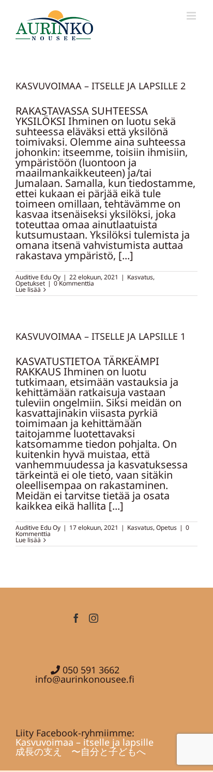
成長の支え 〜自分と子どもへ (81, 751)
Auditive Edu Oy (38, 277)
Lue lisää (28, 289)
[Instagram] (93, 618)
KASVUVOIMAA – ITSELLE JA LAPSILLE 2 (101, 86)
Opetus (166, 527)
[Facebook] (76, 618)
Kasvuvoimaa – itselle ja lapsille (85, 742)
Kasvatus (140, 277)
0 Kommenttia (74, 283)
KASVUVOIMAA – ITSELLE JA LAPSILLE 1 (101, 336)
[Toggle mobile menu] (192, 15)
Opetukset (30, 283)
